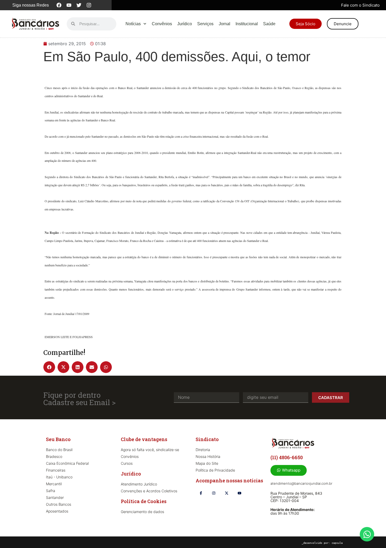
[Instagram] (89, 5)
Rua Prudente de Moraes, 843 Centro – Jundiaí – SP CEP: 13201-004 (296, 497)
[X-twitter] (226, 493)
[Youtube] (69, 5)
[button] (49, 367)
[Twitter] (79, 5)
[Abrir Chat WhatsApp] (367, 534)
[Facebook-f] (201, 493)
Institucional (247, 24)
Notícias (133, 24)
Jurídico (184, 24)
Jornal (224, 24)
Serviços (205, 24)
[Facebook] (59, 5)
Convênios (162, 24)
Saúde (269, 24)
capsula (337, 542)
